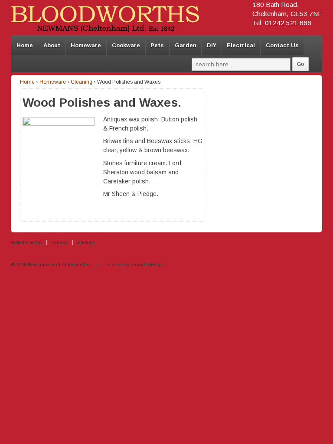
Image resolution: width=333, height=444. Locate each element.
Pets (157, 45)
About (51, 45)
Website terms (26, 242)
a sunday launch (127, 264)
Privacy (59, 242)
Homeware (86, 45)
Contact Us (282, 45)
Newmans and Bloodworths (58, 264)
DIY (211, 45)
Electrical (241, 45)
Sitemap (85, 242)
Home (24, 45)
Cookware (126, 45)
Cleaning (81, 82)
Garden (185, 45)
